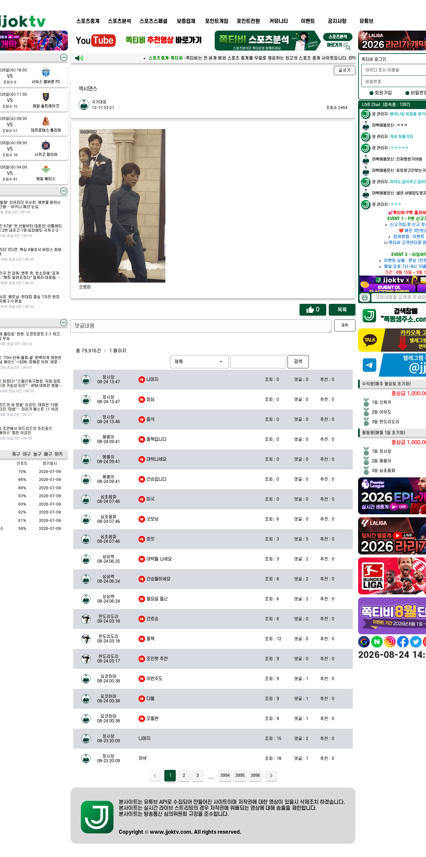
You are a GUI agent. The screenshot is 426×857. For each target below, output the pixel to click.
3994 (225, 775)
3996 (255, 775)
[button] (199, 361)
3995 (240, 775)
